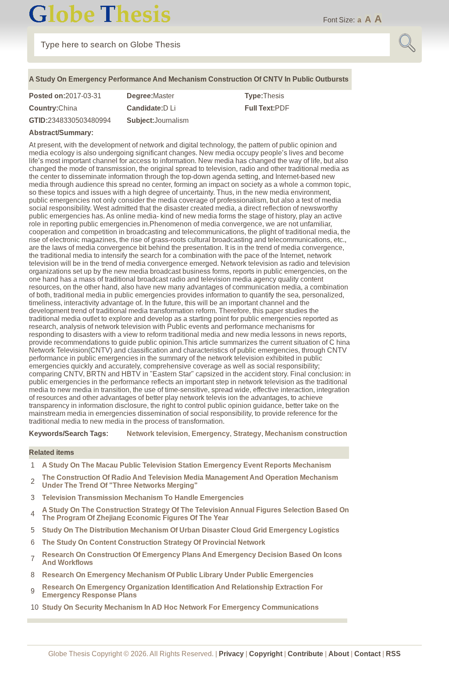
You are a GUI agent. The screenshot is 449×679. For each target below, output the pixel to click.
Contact (368, 654)
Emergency (211, 433)
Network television (157, 433)
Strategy (247, 433)
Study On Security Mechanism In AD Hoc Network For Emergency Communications (180, 607)
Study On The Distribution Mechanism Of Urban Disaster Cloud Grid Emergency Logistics (190, 530)
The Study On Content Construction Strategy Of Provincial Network (153, 542)
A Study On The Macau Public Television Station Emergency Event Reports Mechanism (186, 465)
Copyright (265, 654)
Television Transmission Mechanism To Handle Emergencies (143, 497)
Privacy (231, 654)
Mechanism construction (306, 433)
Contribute (305, 654)
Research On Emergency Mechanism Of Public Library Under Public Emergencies (178, 575)
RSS (393, 654)
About (338, 654)
